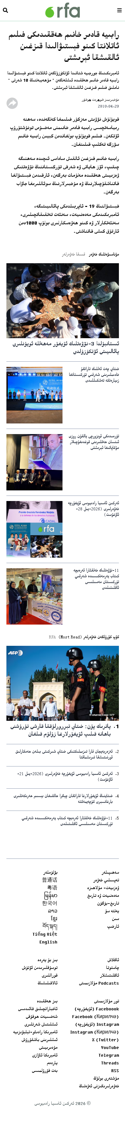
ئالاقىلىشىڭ (47, 983)
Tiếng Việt (44, 935)
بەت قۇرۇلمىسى (44, 1071)
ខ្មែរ (54, 919)
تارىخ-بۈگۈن (108, 904)
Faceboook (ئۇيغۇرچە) (96, 1009)
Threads (110, 1063)
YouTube (110, 1048)
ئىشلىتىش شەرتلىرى (40, 1025)
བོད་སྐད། (50, 927)
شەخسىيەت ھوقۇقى (41, 1017)
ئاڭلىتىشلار (109, 976)
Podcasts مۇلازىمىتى (99, 983)
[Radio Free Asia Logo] (62, 10)
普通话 (49, 880)
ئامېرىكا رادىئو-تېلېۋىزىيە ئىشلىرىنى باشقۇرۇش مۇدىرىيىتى (35, 1040)
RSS (115, 1071)
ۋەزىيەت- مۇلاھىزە (103, 888)
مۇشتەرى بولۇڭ (106, 1079)
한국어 (49, 904)
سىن (115, 919)
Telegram (108, 1056)
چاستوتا (112, 968)
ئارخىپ (113, 927)
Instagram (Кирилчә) (94, 1032)
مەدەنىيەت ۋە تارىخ (103, 896)
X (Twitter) (105, 1040)
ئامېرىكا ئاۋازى (44, 1056)
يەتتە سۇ (112, 911)
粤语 (52, 888)
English (48, 942)
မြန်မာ (50, 896)
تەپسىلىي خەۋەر (106, 880)
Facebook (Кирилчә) (95, 1017)
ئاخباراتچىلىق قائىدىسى (37, 1009)
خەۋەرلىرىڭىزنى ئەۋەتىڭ (99, 1086)
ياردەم (52, 1063)
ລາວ (52, 911)
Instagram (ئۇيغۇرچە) (97, 1025)
